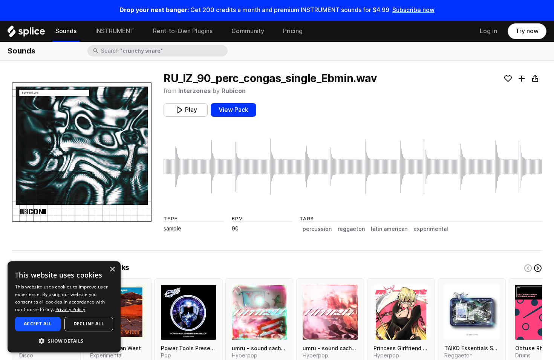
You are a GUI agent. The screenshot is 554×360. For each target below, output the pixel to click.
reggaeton (351, 229)
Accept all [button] (38, 323)
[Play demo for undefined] (82, 152)
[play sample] (353, 166)
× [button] (112, 269)
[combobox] (163, 51)
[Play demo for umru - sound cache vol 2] (330, 312)
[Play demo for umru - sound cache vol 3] (259, 312)
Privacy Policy (70, 309)
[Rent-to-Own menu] (218, 31)
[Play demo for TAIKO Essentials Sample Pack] (472, 312)
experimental (430, 229)
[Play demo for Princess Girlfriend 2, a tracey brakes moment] (401, 312)
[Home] (26, 33)
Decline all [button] (88, 323)
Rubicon (234, 91)
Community (247, 31)
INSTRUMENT (114, 31)
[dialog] (64, 306)
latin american (389, 229)
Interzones (194, 91)
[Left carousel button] (528, 268)
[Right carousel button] (538, 268)
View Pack (233, 109)
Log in (488, 31)
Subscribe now (413, 10)
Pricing (293, 31)
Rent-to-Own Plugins (183, 31)
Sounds (66, 31)
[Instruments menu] (139, 31)
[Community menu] (269, 31)
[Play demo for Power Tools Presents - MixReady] (188, 312)
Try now (527, 31)
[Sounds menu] (82, 31)
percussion (317, 229)
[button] (64, 340)
